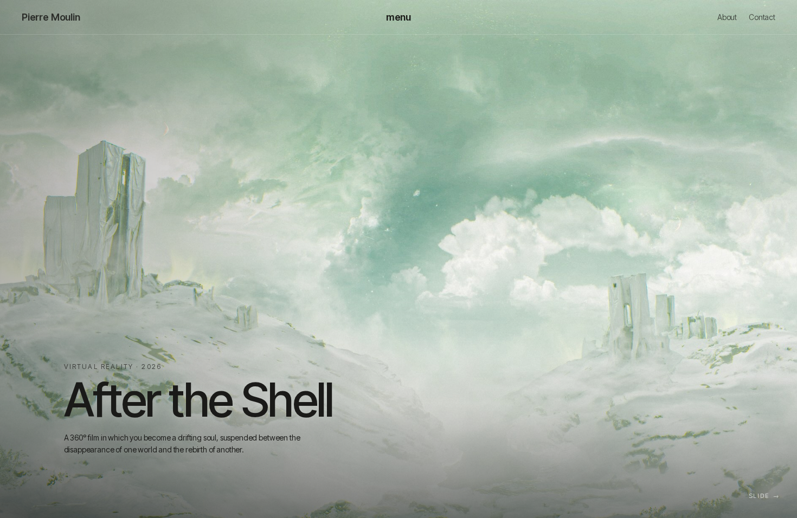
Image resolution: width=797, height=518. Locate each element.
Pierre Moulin (51, 17)
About (727, 17)
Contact (762, 17)
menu (398, 17)
